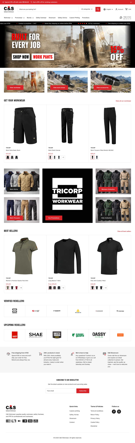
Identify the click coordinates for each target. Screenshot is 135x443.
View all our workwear (123, 101)
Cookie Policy (95, 422)
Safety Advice (62, 17)
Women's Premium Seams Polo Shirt (17, 280)
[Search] (97, 9)
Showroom (52, 17)
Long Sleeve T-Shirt (54, 280)
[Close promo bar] (131, 2)
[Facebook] (114, 412)
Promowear (18, 17)
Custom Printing (74, 17)
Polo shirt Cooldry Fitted (98, 280)
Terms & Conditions (97, 411)
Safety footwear (41, 17)
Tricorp (8, 147)
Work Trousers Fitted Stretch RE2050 (102, 150)
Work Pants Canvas (54, 150)
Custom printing (74, 411)
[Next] (131, 133)
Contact (72, 422)
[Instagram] (119, 412)
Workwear (7, 17)
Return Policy (95, 414)
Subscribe (82, 391)
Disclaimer (94, 426)
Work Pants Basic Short (13, 150)
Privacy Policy (95, 418)
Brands (29, 17)
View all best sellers (124, 231)
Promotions (85, 17)
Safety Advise (74, 414)
